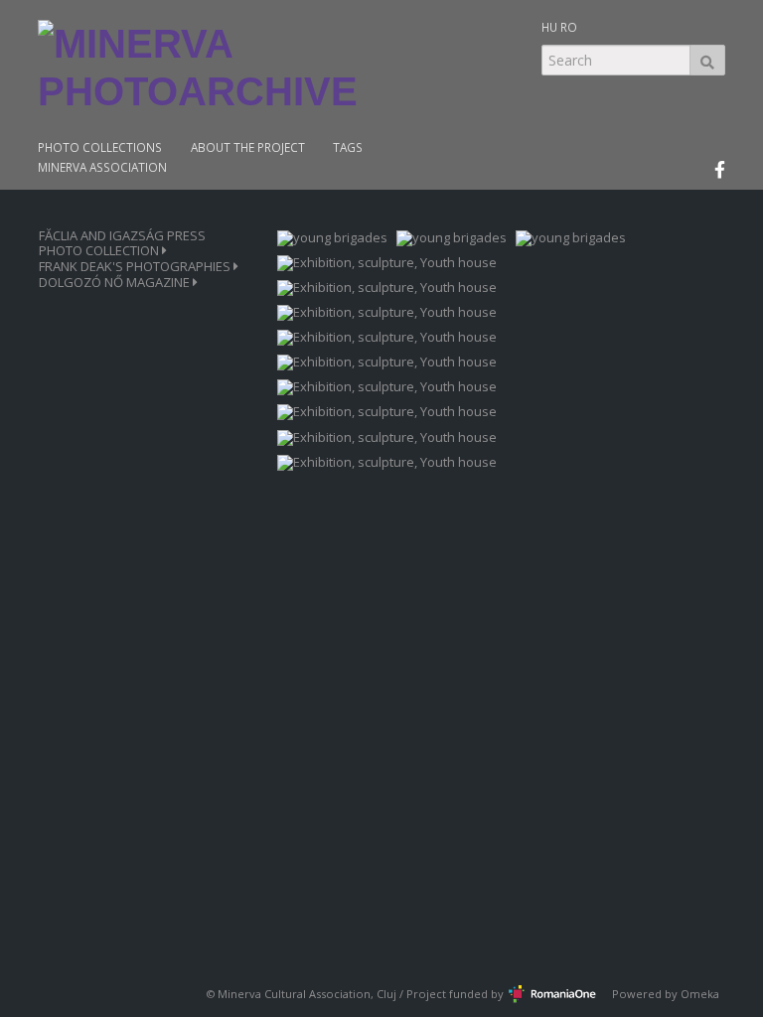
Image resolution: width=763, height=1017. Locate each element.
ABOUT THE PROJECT (248, 147)
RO (568, 27)
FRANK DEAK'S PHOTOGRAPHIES (136, 266)
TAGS (348, 147)
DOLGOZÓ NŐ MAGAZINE (116, 282)
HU (549, 27)
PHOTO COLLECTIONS (100, 147)
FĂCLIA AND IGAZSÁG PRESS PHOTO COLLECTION (122, 243)
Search (707, 60)
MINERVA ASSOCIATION (102, 167)
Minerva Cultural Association (294, 993)
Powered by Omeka (665, 993)
